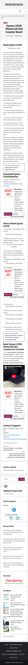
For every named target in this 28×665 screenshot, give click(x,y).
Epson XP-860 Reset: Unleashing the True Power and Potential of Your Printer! (13, 549)
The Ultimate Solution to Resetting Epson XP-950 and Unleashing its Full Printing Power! (13, 532)
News (5, 22)
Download (12, 181)
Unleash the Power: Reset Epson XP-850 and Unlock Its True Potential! (13, 557)
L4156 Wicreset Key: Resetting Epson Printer (13, 448)
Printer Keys (14, 4)
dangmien (11, 36)
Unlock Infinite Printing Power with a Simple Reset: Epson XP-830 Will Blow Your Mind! (13, 565)
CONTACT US (13, 657)
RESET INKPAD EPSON (15, 644)
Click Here (19, 253)
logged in (12, 470)
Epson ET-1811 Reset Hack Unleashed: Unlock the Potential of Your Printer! (16, 454)
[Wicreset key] (8, 193)
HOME (6, 644)
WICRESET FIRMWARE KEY (13, 651)
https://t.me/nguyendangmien (11, 435)
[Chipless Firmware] (14, 581)
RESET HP (22, 654)
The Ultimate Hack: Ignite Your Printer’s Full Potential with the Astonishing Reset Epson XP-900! (14, 541)
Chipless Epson (13, 648)
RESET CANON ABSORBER (9, 654)
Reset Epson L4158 (11, 443)
